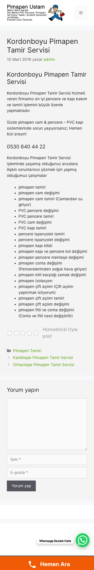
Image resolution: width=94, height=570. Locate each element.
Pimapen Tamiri (27, 350)
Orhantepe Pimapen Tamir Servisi (43, 364)
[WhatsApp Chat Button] (82, 540)
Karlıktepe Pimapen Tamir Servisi (43, 357)
